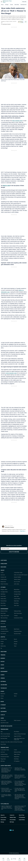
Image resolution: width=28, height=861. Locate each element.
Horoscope (3, 623)
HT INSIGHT (3, 704)
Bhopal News (16, 589)
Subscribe (24, 1)
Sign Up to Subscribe (14, 551)
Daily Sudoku (3, 720)
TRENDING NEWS (4, 729)
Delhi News (3, 594)
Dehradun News (17, 591)
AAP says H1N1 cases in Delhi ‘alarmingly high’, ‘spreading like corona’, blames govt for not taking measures (20, 796)
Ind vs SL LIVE (17, 581)
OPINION (3, 678)
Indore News (3, 596)
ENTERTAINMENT (4, 608)
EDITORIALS (3, 681)
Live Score (3, 574)
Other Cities (16, 605)
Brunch (15, 639)
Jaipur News (16, 596)
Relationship (3, 646)
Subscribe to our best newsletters (14, 545)
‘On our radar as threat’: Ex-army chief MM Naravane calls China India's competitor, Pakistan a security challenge (20, 783)
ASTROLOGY (3, 621)
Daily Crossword (17, 720)
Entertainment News (5, 756)
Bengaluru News (4, 589)
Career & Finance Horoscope (20, 733)
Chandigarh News (4, 591)
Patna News (3, 603)
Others (2, 698)
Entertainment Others (18, 617)
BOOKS (2, 701)
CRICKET (2, 570)
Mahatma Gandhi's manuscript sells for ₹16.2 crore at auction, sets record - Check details (6, 790)
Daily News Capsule (5, 548)
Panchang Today (4, 738)
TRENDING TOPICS (5, 747)
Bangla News (16, 756)
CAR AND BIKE (4, 684)
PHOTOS (2, 661)
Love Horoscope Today (5, 736)
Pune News (16, 603)
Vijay (2, 731)
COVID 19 (3, 714)
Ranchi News (3, 605)
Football (15, 693)
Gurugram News (17, 594)
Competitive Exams (4, 631)
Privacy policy (3, 817)
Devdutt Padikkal (17, 577)
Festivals (15, 641)
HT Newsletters (22, 817)
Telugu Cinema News (5, 615)
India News (16, 4)
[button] (1, 1)
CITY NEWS (3, 587)
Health (2, 643)
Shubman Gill (3, 577)
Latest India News (6, 765)
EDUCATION (3, 626)
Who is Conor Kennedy (5, 733)
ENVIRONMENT (4, 671)
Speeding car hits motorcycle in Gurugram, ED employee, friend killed (20, 768)
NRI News (3, 761)
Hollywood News (17, 611)
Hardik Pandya (4, 579)
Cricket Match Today (18, 572)
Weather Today (13, 817)
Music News (3, 613)
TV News (16, 615)
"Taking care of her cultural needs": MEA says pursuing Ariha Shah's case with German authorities (7, 776)
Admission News (4, 629)
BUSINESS (3, 658)
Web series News (4, 617)
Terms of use (21, 815)
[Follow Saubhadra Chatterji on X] (12, 24)
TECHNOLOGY (4, 688)
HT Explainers (17, 761)
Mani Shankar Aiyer (17, 120)
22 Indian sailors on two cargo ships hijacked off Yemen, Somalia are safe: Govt (20, 790)
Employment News (18, 631)
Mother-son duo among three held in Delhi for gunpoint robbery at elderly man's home (20, 776)
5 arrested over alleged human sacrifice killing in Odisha (6, 795)
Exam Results (3, 633)
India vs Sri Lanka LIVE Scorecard (20, 574)
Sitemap (2, 822)
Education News (17, 633)
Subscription (3, 819)
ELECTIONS (3, 708)
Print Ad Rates (13, 819)
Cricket (11, 4)
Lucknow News (17, 598)
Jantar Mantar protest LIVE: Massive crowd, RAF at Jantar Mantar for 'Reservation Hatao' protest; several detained (20, 808)
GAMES (2, 718)
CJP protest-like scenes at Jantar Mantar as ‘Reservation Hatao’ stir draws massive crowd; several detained (6, 770)
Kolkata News (3, 598)
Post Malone (16, 731)
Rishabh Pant (3, 581)
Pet (1, 648)
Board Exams (16, 629)
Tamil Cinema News (18, 613)
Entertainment (23, 4)
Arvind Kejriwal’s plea (11, 373)
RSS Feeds (12, 822)
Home (2, 4)
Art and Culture (4, 639)
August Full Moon (17, 736)
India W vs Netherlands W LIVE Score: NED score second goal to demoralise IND (6, 807)
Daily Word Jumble (4, 722)
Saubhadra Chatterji (6, 24)
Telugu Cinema (17, 754)
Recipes (15, 643)
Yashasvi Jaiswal (17, 579)
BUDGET (2, 668)
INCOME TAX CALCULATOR (6, 726)
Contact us (12, 815)
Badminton (3, 693)
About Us (2, 815)
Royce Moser (3, 744)
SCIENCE (2, 674)
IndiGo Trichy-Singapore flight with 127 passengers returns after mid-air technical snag (6, 783)
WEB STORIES (4, 651)
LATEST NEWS (4, 560)
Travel (15, 646)
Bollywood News (4, 611)
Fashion (2, 641)
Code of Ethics (22, 819)
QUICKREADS (4, 711)
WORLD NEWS (4, 563)
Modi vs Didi (6, 185)
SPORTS (2, 691)
